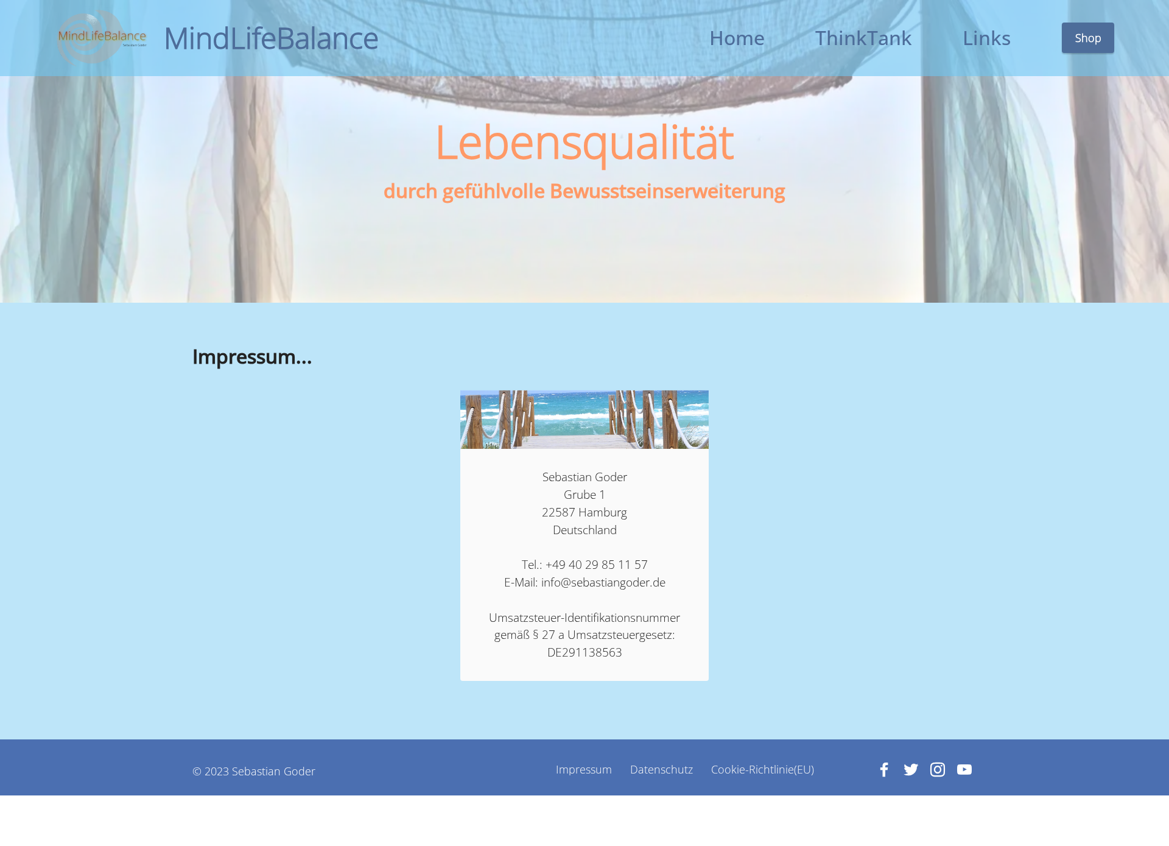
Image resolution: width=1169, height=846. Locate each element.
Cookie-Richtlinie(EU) (762, 769)
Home (737, 37)
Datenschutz (661, 769)
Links (987, 37)
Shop (1088, 37)
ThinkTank (863, 37)
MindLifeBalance (271, 37)
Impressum (584, 769)
